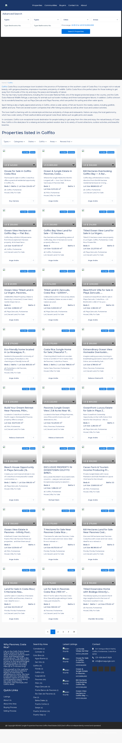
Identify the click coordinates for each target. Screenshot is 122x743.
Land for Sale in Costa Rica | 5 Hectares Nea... (19, 590)
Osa (34, 697)
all (5, 190)
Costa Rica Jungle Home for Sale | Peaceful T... (57, 351)
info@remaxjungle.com (105, 661)
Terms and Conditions (108, 733)
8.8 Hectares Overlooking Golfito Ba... (81, 682)
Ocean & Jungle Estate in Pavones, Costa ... (58, 172)
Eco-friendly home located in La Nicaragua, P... (19, 351)
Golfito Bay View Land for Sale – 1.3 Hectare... (58, 232)
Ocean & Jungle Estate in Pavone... (82, 671)
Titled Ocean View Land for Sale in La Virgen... (98, 232)
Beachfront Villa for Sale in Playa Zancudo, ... (98, 291)
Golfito (4, 87)
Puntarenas (17, 190)
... (14, 183)
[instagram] (113, 668)
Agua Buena (40, 658)
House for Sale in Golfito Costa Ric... (82, 660)
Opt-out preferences (89, 733)
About (84, 5)
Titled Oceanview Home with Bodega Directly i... (96, 590)
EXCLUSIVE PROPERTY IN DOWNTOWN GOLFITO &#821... (58, 470)
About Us (7, 700)
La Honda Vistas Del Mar (82, 650)
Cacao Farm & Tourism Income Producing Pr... (96, 468)
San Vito (38, 662)
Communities (51, 5)
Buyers (62, 5)
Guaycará (39, 676)
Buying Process (10, 707)
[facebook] (94, 668)
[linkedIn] (100, 668)
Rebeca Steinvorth (95, 378)
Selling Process (10, 711)
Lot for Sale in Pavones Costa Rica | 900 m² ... (56, 590)
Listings (7, 697)
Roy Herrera (14, 201)
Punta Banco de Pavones (16, 368)
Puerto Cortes (41, 704)
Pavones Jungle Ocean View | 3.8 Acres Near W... (57, 409)
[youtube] (106, 668)
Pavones (56, 368)
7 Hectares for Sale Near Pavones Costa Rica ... (57, 531)
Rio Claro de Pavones (44, 694)
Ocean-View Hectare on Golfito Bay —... (82, 693)
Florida (46, 551)
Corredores (37, 649)
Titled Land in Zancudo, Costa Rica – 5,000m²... (57, 291)
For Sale (17, 193)
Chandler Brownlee (95, 619)
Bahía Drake (40, 700)
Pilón (48, 193)
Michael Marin (53, 500)
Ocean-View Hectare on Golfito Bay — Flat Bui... (17, 232)
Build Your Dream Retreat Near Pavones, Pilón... (18, 409)
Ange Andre (53, 201)
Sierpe (37, 708)
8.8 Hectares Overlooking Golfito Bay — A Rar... (97, 172)
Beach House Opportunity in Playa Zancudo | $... (19, 468)
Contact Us (73, 5)
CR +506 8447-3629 (103, 657)
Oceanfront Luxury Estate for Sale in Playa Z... (97, 409)
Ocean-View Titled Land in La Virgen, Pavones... (19, 291)
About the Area (10, 704)
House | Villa (8, 193)
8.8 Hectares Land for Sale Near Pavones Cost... (98, 531)
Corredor (38, 652)
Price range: (66, 25)
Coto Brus (37, 655)
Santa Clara (48, 368)
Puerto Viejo (38, 715)
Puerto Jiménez (40, 711)
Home (4, 83)
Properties (37, 5)
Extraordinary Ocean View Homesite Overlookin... (97, 351)
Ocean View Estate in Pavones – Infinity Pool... (17, 531)
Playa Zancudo (91, 252)
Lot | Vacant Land (89, 193)
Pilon (85, 368)
